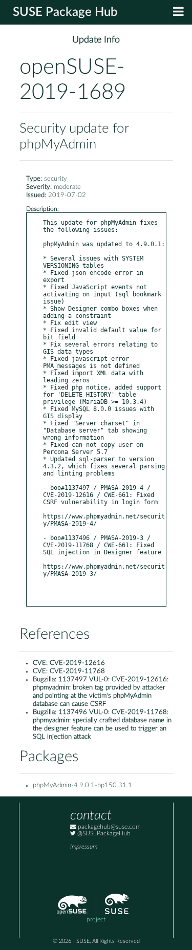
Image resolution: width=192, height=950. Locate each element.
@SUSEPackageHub (103, 833)
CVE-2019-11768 (77, 671)
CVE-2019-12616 (77, 663)
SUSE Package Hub (65, 12)
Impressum (83, 847)
